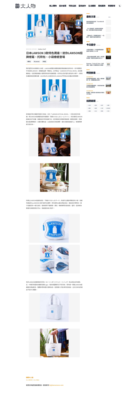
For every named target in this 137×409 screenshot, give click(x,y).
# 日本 (108, 111)
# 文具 (89, 105)
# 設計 (102, 105)
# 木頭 (102, 108)
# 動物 (102, 111)
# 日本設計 (108, 108)
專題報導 (111, 5)
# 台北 (95, 111)
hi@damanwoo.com (56, 385)
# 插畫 (89, 111)
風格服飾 (101, 5)
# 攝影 (108, 105)
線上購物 (53, 5)
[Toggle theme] (119, 5)
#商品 (44, 61)
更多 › (109, 17)
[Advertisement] (54, 397)
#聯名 (29, 61)
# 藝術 (95, 105)
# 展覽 (89, 108)
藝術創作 (82, 5)
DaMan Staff (42, 49)
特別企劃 (72, 5)
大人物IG (36, 380)
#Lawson (36, 61)
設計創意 (62, 5)
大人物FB (29, 380)
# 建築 (95, 108)
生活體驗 (92, 5)
